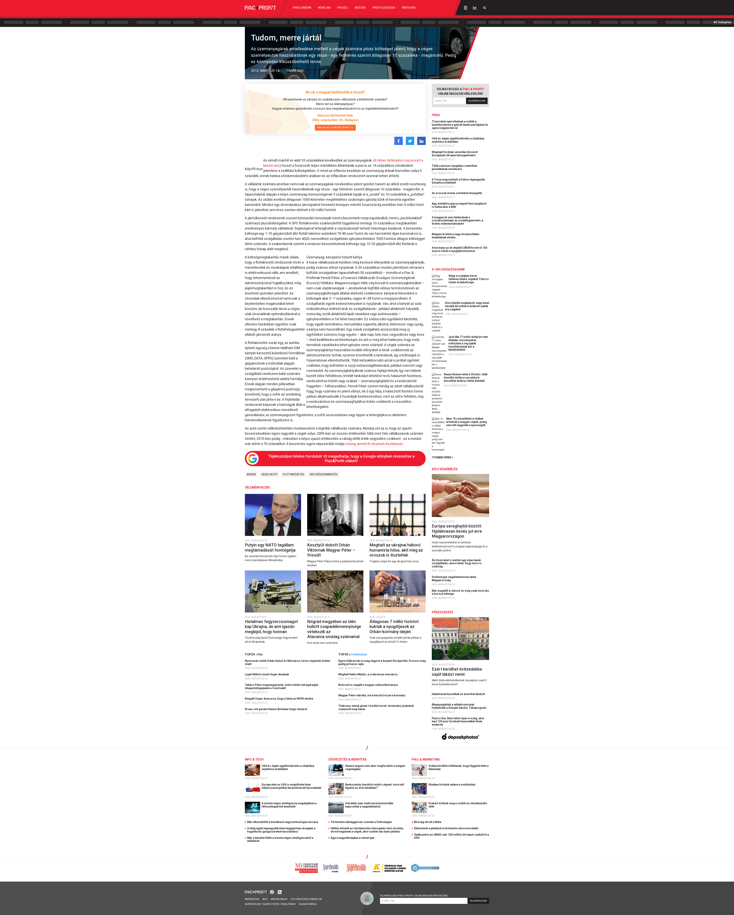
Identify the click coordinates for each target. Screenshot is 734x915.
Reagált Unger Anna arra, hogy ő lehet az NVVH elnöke (279, 698)
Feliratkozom (476, 101)
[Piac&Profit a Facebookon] (272, 892)
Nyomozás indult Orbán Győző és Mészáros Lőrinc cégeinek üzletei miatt (287, 662)
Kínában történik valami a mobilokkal (452, 784)
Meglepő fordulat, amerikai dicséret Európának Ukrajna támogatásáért (455, 153)
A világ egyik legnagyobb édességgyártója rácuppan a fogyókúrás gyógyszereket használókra (281, 830)
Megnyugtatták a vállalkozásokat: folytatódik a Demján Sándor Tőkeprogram (459, 706)
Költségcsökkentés (324, 474)
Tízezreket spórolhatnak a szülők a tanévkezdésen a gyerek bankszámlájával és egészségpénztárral (460, 124)
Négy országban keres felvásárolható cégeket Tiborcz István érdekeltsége (469, 279)
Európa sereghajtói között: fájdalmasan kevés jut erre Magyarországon (457, 531)
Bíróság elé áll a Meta (427, 822)
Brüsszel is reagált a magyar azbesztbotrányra (368, 684)
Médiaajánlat (279, 899)
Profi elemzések (384, 7)
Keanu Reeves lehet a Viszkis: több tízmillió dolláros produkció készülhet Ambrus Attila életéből (465, 377)
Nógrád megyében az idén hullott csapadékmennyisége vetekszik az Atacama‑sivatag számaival (334, 629)
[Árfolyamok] (475, 7)
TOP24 (254, 654)
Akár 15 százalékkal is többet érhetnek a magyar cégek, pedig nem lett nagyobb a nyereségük (466, 422)
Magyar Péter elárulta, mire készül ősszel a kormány (372, 695)
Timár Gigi (295, 71)
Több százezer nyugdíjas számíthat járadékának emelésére (454, 167)
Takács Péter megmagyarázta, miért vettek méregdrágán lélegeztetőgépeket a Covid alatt (281, 686)
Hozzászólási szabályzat (306, 899)
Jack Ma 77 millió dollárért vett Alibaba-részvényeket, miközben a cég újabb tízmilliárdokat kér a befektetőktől (468, 343)
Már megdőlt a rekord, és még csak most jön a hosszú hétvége (460, 592)
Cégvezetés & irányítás (347, 759)
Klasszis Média (307, 904)
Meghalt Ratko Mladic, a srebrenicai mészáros (368, 674)
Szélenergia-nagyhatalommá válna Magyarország (454, 578)
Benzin (251, 474)
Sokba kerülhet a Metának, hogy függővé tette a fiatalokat (459, 767)
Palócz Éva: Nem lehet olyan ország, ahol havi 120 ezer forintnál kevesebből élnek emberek (458, 721)
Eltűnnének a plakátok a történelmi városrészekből (446, 828)
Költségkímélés (445, 469)
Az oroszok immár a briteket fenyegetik (457, 193)
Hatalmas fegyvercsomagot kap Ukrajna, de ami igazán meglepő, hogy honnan (271, 626)
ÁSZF (265, 899)
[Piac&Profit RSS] (280, 892)
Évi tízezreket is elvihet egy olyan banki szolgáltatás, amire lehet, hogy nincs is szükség (456, 563)
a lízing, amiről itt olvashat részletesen (374, 444)
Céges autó (269, 474)
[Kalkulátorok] (465, 8)
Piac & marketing (426, 759)
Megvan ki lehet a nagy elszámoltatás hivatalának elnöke (455, 236)
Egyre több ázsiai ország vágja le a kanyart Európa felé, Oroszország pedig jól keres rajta (382, 662)
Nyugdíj (342, 7)
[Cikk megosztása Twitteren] (410, 141)
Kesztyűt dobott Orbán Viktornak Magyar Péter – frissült (331, 550)
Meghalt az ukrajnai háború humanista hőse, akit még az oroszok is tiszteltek (396, 550)
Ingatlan (324, 7)
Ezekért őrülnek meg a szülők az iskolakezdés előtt (458, 805)
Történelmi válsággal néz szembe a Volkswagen (361, 822)
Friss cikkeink (302, 7)
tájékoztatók (270, 904)
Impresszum (252, 899)
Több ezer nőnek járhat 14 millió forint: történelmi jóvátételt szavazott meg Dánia (376, 707)
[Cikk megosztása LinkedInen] (421, 141)
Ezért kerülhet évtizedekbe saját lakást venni (457, 671)
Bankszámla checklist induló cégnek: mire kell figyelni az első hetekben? (374, 786)
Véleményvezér (257, 487)
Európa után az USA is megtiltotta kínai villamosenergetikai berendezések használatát (292, 786)
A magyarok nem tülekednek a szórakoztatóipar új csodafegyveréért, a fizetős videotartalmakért (457, 220)
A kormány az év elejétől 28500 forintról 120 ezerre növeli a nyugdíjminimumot (459, 249)
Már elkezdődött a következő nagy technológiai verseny (282, 822)
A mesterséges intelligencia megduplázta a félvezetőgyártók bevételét (289, 805)
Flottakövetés (293, 474)
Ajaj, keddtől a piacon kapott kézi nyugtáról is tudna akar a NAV (459, 205)
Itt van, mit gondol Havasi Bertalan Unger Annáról (276, 709)
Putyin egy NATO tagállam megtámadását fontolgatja (270, 547)
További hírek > (442, 457)
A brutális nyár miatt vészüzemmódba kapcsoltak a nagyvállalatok (369, 805)
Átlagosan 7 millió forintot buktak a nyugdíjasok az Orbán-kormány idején (394, 626)
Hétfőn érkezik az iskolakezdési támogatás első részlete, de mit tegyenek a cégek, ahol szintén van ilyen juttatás (367, 830)
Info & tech (254, 759)
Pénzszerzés (442, 612)
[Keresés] (484, 7)
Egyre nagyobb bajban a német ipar (353, 837)
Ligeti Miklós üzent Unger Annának (267, 674)
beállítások (288, 904)
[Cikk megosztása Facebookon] (398, 141)
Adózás (360, 7)
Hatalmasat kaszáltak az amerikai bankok (459, 694)
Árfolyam (409, 7)
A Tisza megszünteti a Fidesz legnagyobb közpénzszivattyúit (458, 181)
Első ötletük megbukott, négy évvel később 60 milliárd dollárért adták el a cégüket (467, 306)
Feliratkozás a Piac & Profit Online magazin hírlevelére (414, 895)
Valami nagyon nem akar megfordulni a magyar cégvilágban (375, 767)
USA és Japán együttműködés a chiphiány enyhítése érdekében (458, 140)
